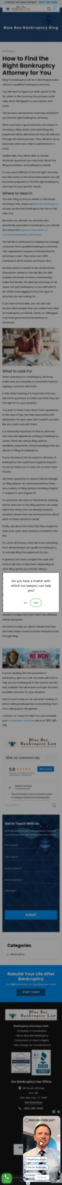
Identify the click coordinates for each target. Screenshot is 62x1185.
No (25, 603)
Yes (36, 603)
